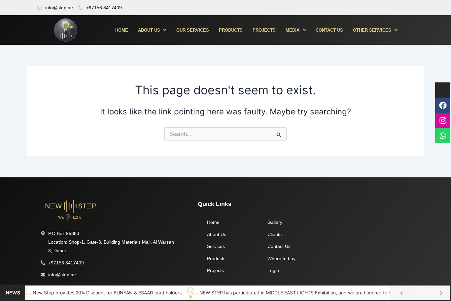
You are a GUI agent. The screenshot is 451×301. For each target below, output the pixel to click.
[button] (152, 30)
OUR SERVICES (192, 30)
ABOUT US (149, 30)
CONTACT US (329, 30)
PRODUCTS (231, 30)
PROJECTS (264, 30)
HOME (121, 30)
